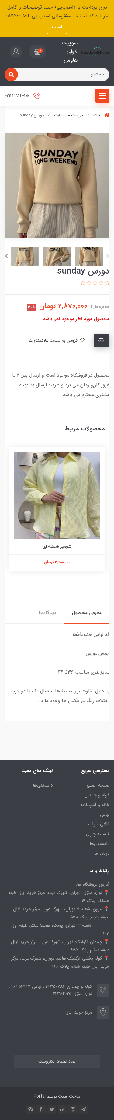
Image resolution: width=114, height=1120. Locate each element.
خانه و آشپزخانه (94, 804)
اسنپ (57, 27)
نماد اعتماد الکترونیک (57, 1061)
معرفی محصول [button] (87, 612)
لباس (104, 814)
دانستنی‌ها (99, 843)
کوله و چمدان (96, 795)
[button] (37, 51)
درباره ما (101, 853)
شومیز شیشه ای (57, 546)
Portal (40, 1096)
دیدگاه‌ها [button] (47, 612)
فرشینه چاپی (97, 834)
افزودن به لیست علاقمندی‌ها (54, 340)
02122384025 (17, 95)
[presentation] (107, 256)
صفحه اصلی (98, 785)
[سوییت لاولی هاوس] (95, 52)
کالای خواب (98, 824)
